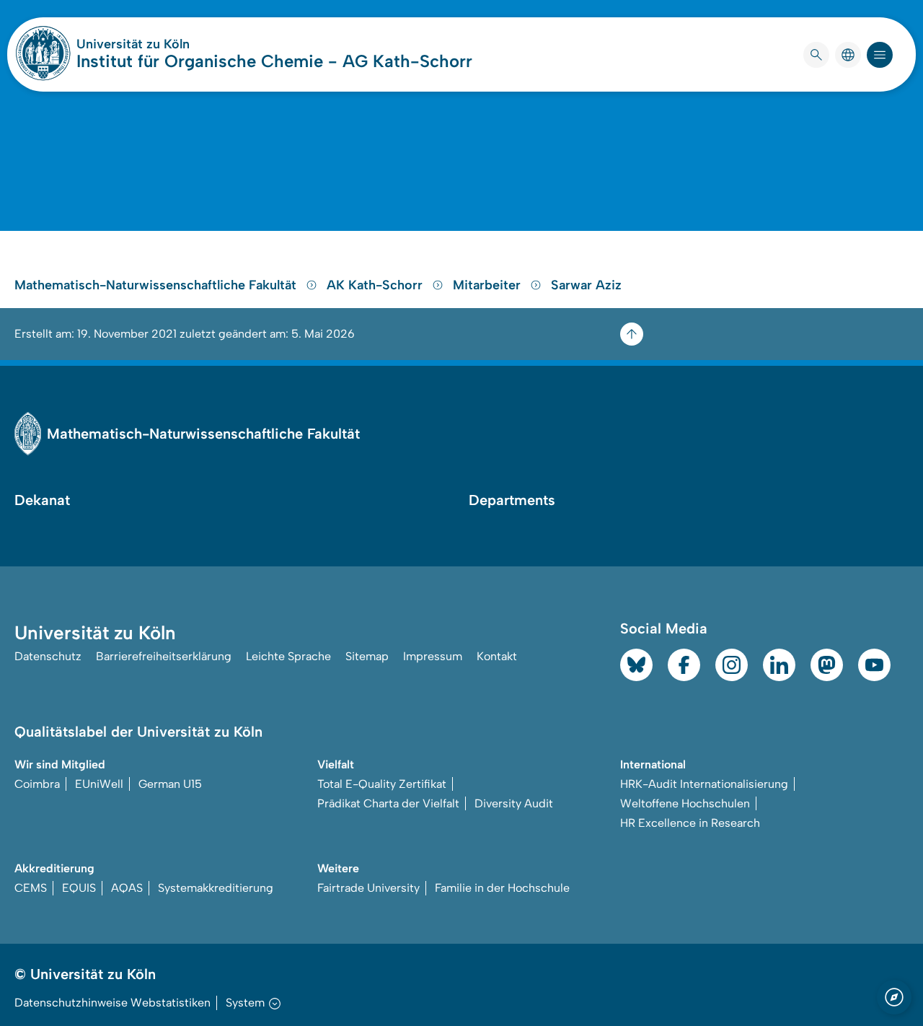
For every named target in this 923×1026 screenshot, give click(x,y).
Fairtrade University (368, 888)
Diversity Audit (513, 803)
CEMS (30, 888)
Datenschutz (47, 656)
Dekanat (42, 500)
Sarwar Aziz (586, 285)
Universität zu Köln (175, 44)
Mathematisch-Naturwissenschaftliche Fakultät (157, 285)
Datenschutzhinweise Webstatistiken (112, 1002)
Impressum (432, 656)
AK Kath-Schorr (376, 285)
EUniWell (99, 784)
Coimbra (37, 784)
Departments (512, 500)
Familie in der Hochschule (502, 888)
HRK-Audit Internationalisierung (704, 784)
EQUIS (79, 888)
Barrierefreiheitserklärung (163, 656)
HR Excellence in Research (690, 823)
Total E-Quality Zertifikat (381, 784)
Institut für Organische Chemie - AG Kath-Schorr (274, 61)
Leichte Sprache (288, 656)
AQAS (127, 888)
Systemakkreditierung (215, 888)
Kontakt (497, 656)
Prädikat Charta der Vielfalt (388, 803)
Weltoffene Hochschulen (685, 803)
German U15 (170, 784)
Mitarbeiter (488, 285)
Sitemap (367, 656)
